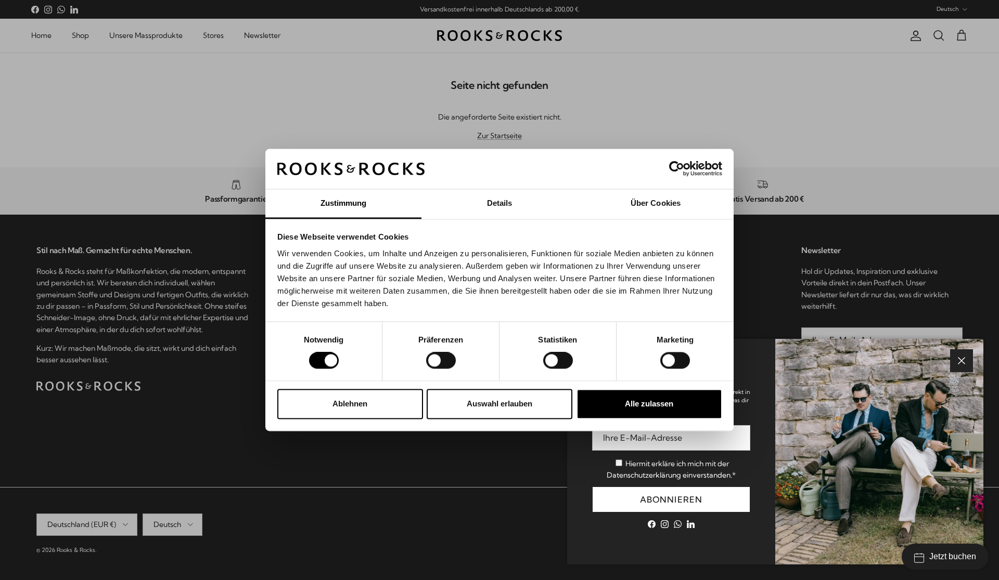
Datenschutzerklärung (644, 475)
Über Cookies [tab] (656, 203)
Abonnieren (671, 499)
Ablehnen (349, 403)
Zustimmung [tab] (344, 203)
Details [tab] (500, 203)
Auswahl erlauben (499, 403)
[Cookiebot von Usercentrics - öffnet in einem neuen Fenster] (676, 169)
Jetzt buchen (952, 556)
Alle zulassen (649, 403)
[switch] (441, 360)
